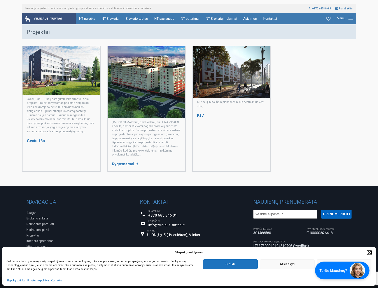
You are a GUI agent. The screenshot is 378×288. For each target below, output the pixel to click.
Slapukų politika (16, 280)
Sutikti (230, 264)
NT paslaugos (164, 19)
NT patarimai (190, 19)
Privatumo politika (38, 280)
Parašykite (345, 8)
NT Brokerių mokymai (221, 19)
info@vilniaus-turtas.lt (166, 225)
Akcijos (31, 213)
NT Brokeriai (110, 19)
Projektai (32, 235)
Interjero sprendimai (40, 241)
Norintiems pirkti (37, 229)
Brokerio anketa (37, 218)
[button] (369, 252)
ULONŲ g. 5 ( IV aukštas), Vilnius (173, 235)
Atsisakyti (287, 264)
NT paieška (87, 19)
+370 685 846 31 (322, 8)
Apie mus (250, 19)
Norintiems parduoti (40, 224)
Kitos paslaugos (37, 246)
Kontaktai (56, 280)
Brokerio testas (137, 19)
